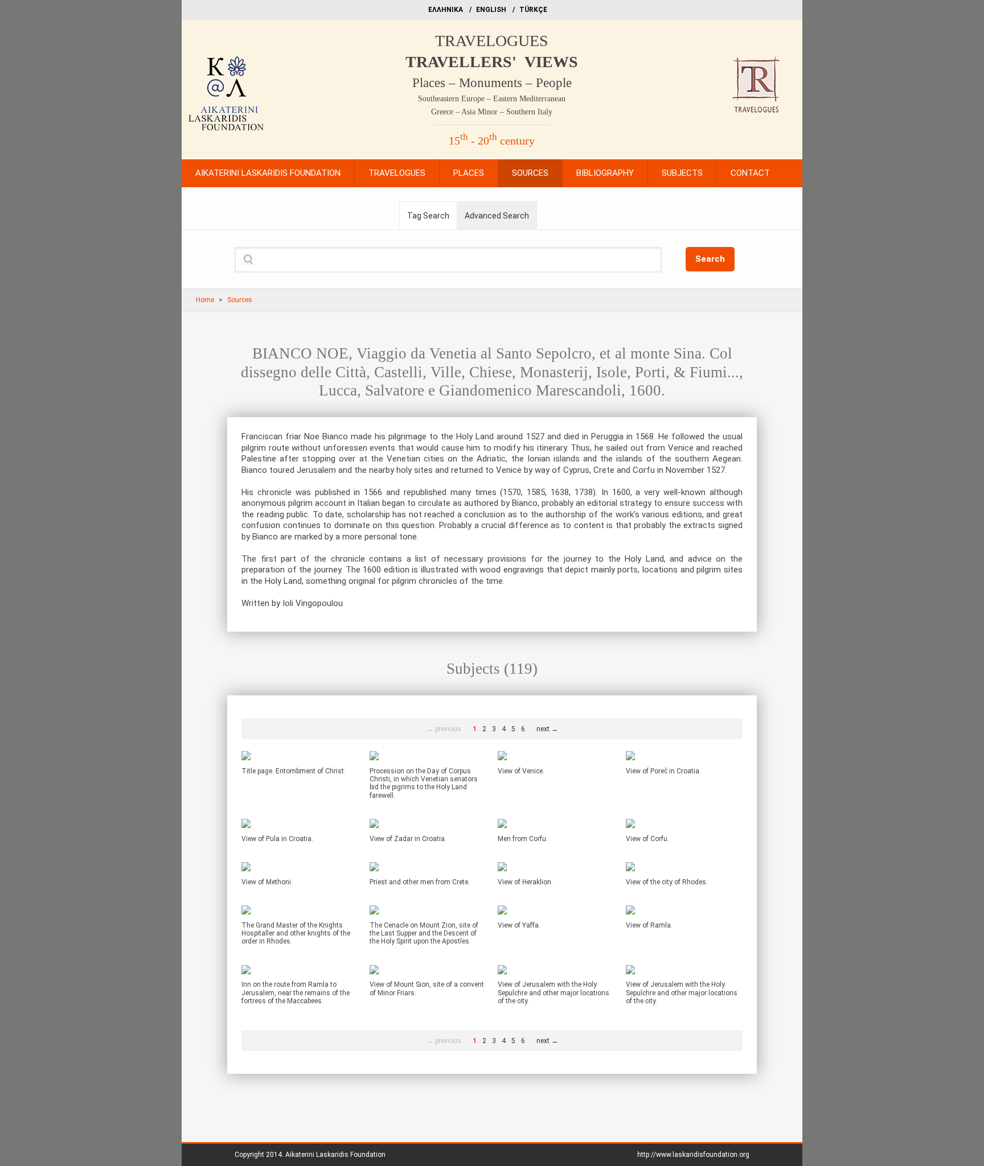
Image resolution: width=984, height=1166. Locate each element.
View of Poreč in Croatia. (663, 771)
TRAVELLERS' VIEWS (491, 62)
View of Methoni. (267, 882)
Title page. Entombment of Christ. (293, 771)
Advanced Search (497, 215)
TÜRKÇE (533, 10)
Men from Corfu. (523, 839)
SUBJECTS (682, 173)
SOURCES (530, 173)
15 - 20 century (492, 140)
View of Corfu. (647, 839)
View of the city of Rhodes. (667, 882)
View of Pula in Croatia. (277, 839)
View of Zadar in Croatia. (408, 839)
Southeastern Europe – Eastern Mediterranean (491, 98)
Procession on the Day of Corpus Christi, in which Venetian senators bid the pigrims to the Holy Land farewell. (424, 783)
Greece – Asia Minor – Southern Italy (491, 112)
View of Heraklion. (525, 882)
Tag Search (428, 215)
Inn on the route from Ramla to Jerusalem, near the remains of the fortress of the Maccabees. (295, 992)
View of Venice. (521, 771)
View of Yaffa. (519, 925)
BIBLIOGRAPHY (605, 173)
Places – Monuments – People (492, 83)
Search (710, 259)
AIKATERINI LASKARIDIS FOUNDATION (268, 173)
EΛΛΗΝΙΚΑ (445, 10)
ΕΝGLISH (491, 10)
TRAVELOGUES (491, 41)
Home (205, 300)
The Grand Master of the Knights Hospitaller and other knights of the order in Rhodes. (295, 933)
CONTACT (750, 173)
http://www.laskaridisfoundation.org (693, 1155)
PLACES (468, 173)
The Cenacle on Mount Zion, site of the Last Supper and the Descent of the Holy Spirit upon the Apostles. (424, 933)
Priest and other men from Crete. (420, 882)
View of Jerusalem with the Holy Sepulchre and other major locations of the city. (553, 992)
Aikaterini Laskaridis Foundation (335, 1155)
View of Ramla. (649, 925)
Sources (239, 300)
